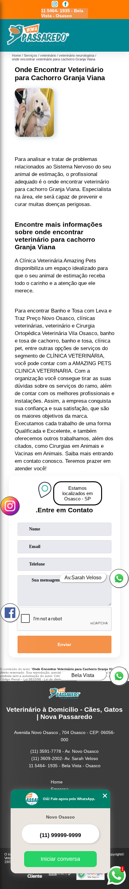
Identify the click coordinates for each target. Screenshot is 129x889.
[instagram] (55, 4)
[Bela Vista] (119, 676)
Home (57, 781)
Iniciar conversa (60, 859)
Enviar (64, 644)
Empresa (60, 789)
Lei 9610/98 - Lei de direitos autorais (50, 679)
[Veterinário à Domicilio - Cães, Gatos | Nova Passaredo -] (38, 44)
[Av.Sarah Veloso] (119, 578)
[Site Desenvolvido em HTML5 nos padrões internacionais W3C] (60, 874)
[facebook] (65, 4)
